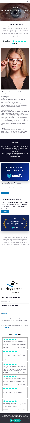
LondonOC (6, 327)
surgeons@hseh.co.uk (15, 156)
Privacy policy (17, 420)
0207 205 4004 (4, 316)
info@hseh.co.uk (4, 313)
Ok (11, 420)
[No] (28, 418)
